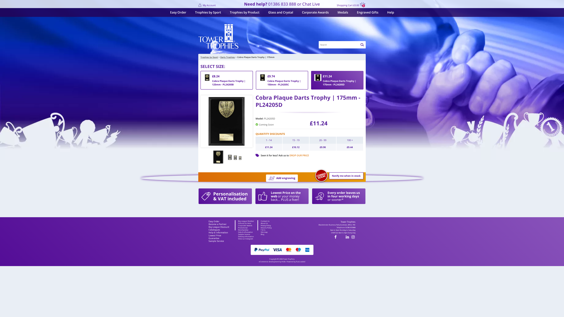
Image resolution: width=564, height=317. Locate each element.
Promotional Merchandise (243, 229)
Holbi (284, 262)
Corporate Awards (315, 12)
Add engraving (285, 178)
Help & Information (218, 232)
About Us (264, 223)
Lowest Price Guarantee (215, 237)
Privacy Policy (266, 226)
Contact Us (265, 221)
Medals (343, 12)
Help (390, 12)
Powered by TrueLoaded (296, 262)
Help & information (245, 232)
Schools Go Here (244, 223)
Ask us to (294, 155)
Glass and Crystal (280, 12)
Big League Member (246, 221)
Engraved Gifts (367, 12)
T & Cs (263, 230)
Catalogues (214, 229)
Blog (262, 234)
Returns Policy (266, 228)
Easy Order (178, 12)
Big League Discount (219, 227)
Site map (264, 232)
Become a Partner (217, 224)
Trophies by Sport (208, 12)
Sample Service (216, 241)
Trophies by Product (244, 12)
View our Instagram (245, 239)
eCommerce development (269, 262)
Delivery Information (246, 237)
